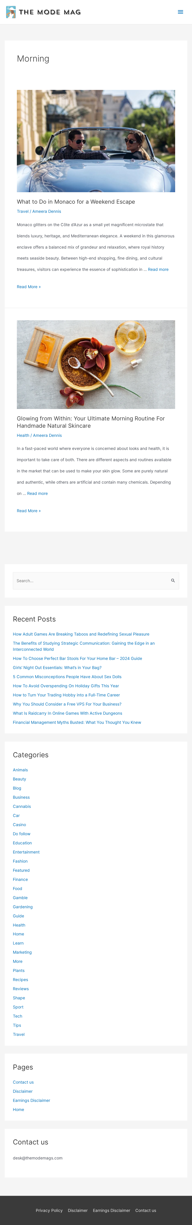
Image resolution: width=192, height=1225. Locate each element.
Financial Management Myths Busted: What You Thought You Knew (77, 722)
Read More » (29, 288)
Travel (23, 211)
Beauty (19, 778)
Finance (20, 879)
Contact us (23, 1082)
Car (16, 815)
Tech (17, 1016)
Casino (19, 824)
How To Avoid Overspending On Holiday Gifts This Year (66, 685)
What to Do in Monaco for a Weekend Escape (76, 201)
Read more (158, 269)
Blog (17, 788)
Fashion (20, 861)
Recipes (20, 979)
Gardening (23, 906)
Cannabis (22, 806)
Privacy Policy (49, 1210)
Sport (18, 1006)
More (17, 961)
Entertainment (26, 852)
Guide (18, 915)
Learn (18, 943)
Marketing (22, 952)
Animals (20, 769)
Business (21, 797)
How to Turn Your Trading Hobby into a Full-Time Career (66, 694)
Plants (19, 970)
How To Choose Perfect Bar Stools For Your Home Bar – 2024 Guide (77, 658)
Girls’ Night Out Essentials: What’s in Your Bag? (57, 667)
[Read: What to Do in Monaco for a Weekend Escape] (96, 140)
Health (23, 435)
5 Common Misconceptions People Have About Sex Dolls (67, 676)
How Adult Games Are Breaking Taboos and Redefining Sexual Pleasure (81, 634)
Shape (19, 997)
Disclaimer (23, 1091)
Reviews (21, 988)
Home (18, 933)
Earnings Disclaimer (31, 1100)
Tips (17, 1025)
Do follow (21, 833)
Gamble (20, 897)
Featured (21, 870)
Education (22, 842)
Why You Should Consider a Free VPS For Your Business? (67, 704)
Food (17, 888)
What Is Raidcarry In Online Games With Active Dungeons (67, 713)
